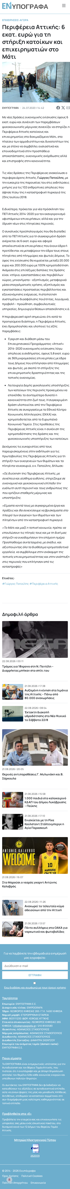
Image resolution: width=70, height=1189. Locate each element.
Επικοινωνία (38, 1182)
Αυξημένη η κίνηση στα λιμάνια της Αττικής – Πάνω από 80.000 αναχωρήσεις (46, 694)
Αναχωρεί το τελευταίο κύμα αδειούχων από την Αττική (44, 908)
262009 (35, 1155)
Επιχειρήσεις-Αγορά (15, 20)
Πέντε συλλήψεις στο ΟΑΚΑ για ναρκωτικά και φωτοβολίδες (46, 930)
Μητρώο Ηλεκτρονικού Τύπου (35, 1140)
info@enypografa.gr (24, 1025)
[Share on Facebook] (58, 108)
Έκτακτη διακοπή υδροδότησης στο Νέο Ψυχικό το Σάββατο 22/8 (45, 716)
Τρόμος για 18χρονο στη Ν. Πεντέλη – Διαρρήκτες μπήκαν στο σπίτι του (27, 668)
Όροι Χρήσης (10, 1176)
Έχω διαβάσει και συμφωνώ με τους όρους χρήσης (35, 987)
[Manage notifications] (9, 1180)
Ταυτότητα (10, 998)
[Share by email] (68, 108)
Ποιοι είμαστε (12, 1058)
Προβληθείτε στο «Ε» (17, 1114)
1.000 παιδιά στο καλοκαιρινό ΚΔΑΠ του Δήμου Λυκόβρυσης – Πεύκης (45, 802)
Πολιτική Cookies (32, 1176)
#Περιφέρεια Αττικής (43, 584)
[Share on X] (63, 108)
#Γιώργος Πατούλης (15, 584)
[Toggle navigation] (64, 5)
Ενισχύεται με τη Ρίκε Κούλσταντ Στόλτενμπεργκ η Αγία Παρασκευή (44, 824)
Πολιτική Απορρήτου (15, 1182)
